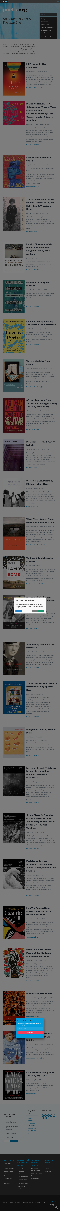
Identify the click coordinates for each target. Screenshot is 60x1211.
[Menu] (58, 1)
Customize (18, 611)
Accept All (41, 611)
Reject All (35, 611)
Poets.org (4, 1)
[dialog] (30, 605)
